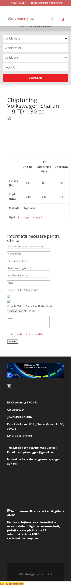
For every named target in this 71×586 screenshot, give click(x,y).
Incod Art (46, 574)
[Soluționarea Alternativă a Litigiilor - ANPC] (35, 514)
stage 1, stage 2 (32, 217)
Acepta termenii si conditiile (27, 334)
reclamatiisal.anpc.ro (22, 538)
